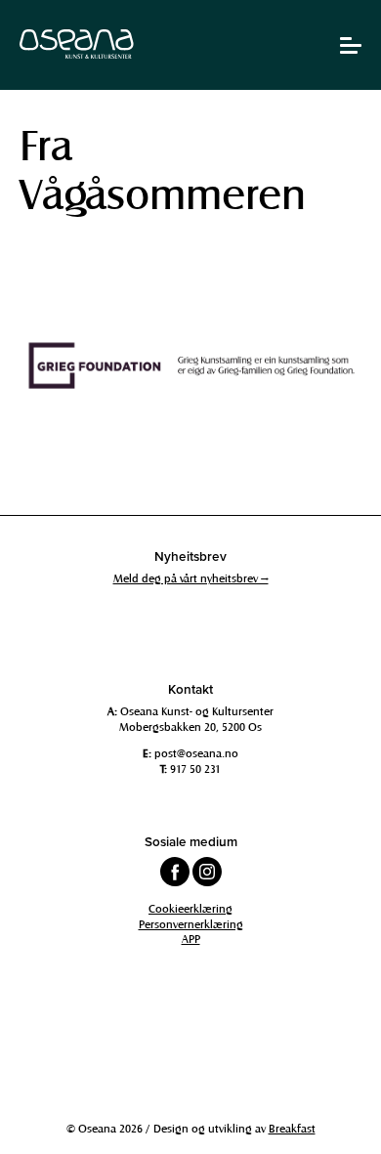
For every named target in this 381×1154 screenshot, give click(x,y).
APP (191, 938)
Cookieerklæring (190, 908)
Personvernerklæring (191, 923)
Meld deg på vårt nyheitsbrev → (191, 577)
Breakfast (292, 1127)
